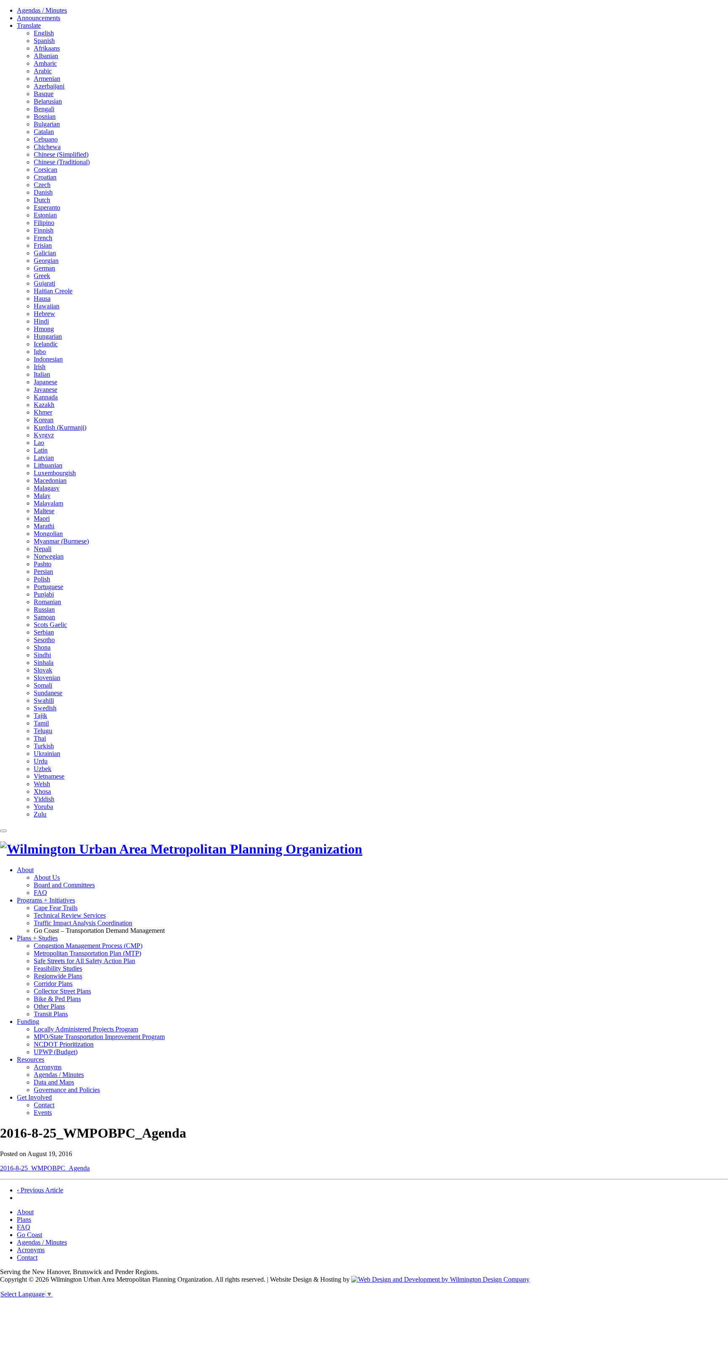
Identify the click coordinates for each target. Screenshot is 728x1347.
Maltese (44, 510)
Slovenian (47, 677)
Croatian (45, 177)
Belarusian (48, 101)
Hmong (44, 328)
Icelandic (46, 344)
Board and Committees (64, 885)
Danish (43, 192)
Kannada (46, 397)
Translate (29, 25)
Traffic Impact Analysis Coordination (83, 923)
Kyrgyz (44, 435)
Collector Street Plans (62, 991)
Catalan (44, 131)
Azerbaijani (49, 86)
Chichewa (47, 146)
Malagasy (46, 488)
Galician (45, 253)
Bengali (44, 108)
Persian (43, 571)
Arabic (43, 71)
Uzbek (42, 768)
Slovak (43, 670)
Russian (44, 609)
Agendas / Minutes (42, 10)
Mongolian (48, 533)
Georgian (46, 260)
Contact (44, 1105)
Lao (39, 442)
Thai (40, 738)
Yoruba (43, 806)
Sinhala (44, 662)
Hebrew (44, 313)
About (25, 869)
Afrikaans (47, 48)
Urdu (41, 761)
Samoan (44, 617)
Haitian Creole (53, 291)
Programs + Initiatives (46, 900)
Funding (28, 1021)
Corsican (45, 169)
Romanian (47, 601)
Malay (42, 495)
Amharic (45, 63)
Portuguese (48, 586)
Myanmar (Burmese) (61, 541)
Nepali (42, 548)
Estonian (45, 215)
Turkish (44, 746)
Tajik (40, 715)
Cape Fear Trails (56, 907)
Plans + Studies (37, 938)
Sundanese (48, 692)
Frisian (43, 245)
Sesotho (44, 639)
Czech (42, 184)
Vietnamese (49, 776)
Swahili (44, 700)
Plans (24, 1219)
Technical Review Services (70, 915)
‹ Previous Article (40, 1190)
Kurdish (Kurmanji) (60, 427)
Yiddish (44, 799)
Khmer (43, 412)
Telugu (43, 730)
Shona (42, 647)
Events (43, 1112)
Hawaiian (46, 306)
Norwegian (49, 556)
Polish (42, 579)
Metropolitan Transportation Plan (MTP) (87, 953)
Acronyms (48, 1067)
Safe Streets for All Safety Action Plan (84, 960)
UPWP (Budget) (56, 1051)
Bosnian (45, 116)
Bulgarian (47, 124)
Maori (42, 518)
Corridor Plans (53, 983)
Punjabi (44, 594)
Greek (42, 275)
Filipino (44, 222)
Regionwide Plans (58, 976)
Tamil (41, 723)
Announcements (38, 17)
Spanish (44, 40)
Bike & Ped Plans (57, 998)
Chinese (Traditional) (62, 162)
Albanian (46, 55)
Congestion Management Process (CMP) (88, 945)
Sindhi (42, 655)
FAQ (40, 892)
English (44, 33)
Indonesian (48, 359)
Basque (44, 93)
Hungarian (48, 336)
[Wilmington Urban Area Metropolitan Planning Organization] (181, 849)
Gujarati (44, 283)
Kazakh (44, 404)
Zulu (40, 814)
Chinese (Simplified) (61, 154)
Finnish (44, 230)
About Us (47, 877)
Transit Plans (51, 1014)
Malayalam (48, 503)
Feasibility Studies (58, 968)
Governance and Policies (67, 1089)
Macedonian (50, 480)
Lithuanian (48, 465)
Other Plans (49, 1006)
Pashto (42, 564)
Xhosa (42, 791)
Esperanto (47, 207)
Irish (40, 366)
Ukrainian (47, 753)
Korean (44, 419)
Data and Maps (54, 1082)
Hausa (42, 298)
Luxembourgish (55, 473)
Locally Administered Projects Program (86, 1029)
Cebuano (46, 139)
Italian (42, 374)
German (44, 268)
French (43, 237)
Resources (30, 1059)
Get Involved (34, 1097)
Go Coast (29, 1234)
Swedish (45, 708)
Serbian (44, 632)
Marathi (44, 526)
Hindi (41, 321)
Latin (41, 450)
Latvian (44, 457)
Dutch (42, 200)
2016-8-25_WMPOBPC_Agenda (45, 1168)
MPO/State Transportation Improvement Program (99, 1036)
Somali (43, 685)
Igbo (40, 351)
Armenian (47, 78)
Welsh (42, 783)
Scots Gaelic (50, 624)
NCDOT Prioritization (64, 1044)
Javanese (45, 389)
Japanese (45, 382)
